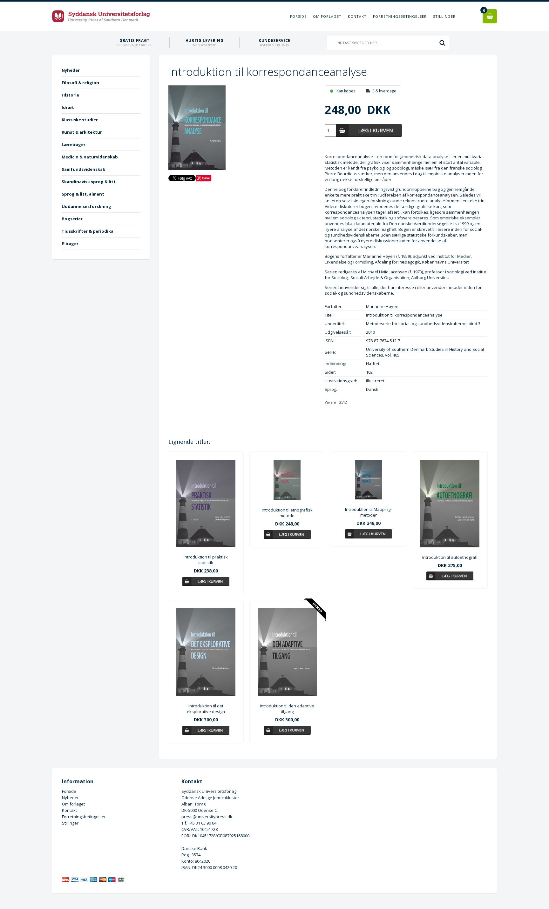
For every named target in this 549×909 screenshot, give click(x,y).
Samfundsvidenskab (83, 169)
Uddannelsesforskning (86, 206)
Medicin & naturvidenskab (90, 157)
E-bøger (70, 243)
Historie (70, 95)
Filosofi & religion (80, 82)
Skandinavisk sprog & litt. (89, 181)
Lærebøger (73, 144)
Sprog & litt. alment (83, 194)
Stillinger (444, 16)
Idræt (68, 107)
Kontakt (357, 16)
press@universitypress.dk (206, 816)
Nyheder (71, 70)
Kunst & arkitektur (82, 132)
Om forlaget (327, 16)
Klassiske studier (80, 120)
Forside (298, 16)
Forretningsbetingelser (400, 16)
